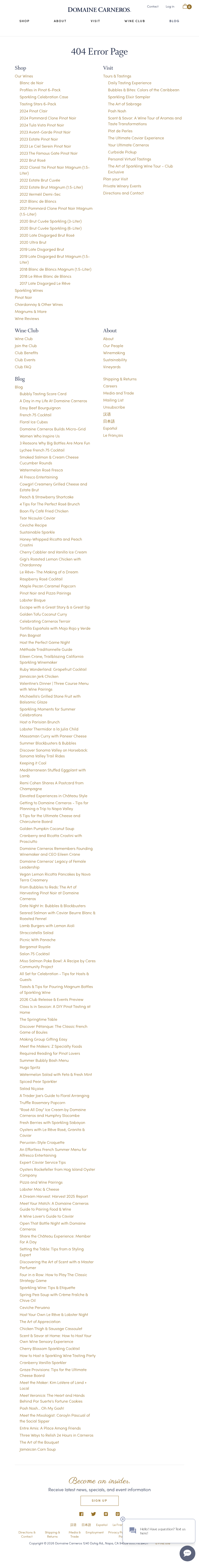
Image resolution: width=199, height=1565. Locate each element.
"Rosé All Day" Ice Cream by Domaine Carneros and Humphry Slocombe (53, 1112)
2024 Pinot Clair (34, 111)
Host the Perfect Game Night (45, 642)
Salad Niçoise (32, 1088)
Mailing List (113, 400)
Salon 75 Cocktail (35, 953)
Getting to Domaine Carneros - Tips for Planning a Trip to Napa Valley (54, 805)
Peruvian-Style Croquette (42, 1142)
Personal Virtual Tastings (129, 159)
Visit (95, 21)
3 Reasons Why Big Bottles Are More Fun (55, 443)
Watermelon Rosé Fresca (41, 470)
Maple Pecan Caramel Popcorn (48, 586)
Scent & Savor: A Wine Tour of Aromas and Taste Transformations (145, 120)
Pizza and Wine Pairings (41, 1182)
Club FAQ (23, 366)
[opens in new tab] (81, 1514)
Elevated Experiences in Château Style (53, 795)
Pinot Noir (23, 297)
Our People (113, 345)
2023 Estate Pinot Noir (39, 139)
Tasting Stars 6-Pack (38, 104)
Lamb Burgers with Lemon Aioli (47, 925)
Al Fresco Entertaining (39, 477)
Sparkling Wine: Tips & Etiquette (47, 1287)
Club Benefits (26, 352)
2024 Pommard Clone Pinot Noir (48, 118)
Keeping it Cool (33, 763)
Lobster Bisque (33, 600)
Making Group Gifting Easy (43, 1039)
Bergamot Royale (35, 946)
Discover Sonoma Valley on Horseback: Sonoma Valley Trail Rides (54, 753)
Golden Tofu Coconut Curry (43, 614)
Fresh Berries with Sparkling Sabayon (52, 1122)
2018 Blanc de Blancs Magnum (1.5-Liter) (55, 269)
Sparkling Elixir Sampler (129, 97)
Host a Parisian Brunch (40, 722)
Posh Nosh (117, 111)
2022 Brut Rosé (33, 160)
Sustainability (115, 359)
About (60, 21)
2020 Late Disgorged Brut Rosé (47, 235)
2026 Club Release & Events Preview (51, 999)
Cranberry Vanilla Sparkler (43, 1362)
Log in (170, 6)
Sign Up (99, 1500)
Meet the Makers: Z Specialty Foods (51, 1046)
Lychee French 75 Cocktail (42, 450)
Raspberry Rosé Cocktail (41, 579)
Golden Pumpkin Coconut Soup (47, 828)
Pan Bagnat (30, 635)
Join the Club (26, 345)
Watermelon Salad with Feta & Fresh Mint (56, 1074)
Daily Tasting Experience (129, 82)
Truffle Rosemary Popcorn (42, 1102)
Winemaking (114, 352)
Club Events (25, 359)
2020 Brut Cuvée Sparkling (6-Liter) (51, 228)
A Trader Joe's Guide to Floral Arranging (54, 1095)
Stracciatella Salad (36, 932)
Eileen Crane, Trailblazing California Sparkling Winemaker (51, 659)
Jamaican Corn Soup (38, 1449)
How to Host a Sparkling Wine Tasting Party (58, 1355)
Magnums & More (31, 311)
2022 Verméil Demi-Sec (40, 194)
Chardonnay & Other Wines (39, 304)
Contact (152, 6)
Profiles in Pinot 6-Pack (40, 89)
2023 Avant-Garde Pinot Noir (45, 132)
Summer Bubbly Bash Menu (44, 1060)
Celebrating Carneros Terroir (45, 621)
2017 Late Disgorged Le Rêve (45, 283)
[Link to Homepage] (99, 9)
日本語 (109, 421)
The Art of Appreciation (40, 1321)
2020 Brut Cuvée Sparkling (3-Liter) (51, 221)
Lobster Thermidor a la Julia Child (49, 729)
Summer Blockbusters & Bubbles (48, 743)
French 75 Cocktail (35, 415)
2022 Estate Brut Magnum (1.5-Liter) (51, 187)
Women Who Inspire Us (40, 436)
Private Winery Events (122, 186)
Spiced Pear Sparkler (38, 1081)
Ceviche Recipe (33, 525)
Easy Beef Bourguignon (40, 407)
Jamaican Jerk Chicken (39, 676)
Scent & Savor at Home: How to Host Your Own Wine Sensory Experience (55, 1338)
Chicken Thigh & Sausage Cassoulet (51, 1328)
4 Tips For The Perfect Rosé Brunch (50, 504)
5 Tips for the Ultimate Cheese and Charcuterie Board (50, 818)
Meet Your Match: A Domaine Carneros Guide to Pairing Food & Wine (54, 1206)
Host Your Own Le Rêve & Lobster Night (54, 1314)
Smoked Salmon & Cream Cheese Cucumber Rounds (49, 460)
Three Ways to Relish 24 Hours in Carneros (56, 1435)
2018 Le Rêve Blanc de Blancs (45, 276)
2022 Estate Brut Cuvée (40, 180)
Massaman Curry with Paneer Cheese (53, 736)
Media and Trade (118, 393)
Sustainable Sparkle (37, 532)
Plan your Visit (115, 179)
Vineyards (112, 366)
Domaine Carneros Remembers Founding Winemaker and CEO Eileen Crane (56, 851)
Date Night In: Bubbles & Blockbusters (53, 905)
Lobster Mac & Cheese (39, 1189)
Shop (24, 21)
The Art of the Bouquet (39, 1442)
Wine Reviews (27, 318)
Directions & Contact (26, 1534)
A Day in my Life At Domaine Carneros (53, 400)
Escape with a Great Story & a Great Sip (55, 607)
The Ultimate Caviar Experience (136, 138)
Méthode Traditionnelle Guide (46, 649)
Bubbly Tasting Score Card (43, 393)
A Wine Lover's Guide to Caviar (47, 1216)
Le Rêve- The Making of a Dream (49, 572)
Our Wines (24, 76)
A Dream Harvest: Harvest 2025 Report (54, 1196)
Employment (95, 1532)
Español (110, 428)
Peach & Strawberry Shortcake (47, 497)
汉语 (107, 414)
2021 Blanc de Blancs (38, 201)
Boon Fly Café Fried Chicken (44, 511)
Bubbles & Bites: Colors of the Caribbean (143, 89)
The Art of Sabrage (124, 104)
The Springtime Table (38, 1019)
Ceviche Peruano (35, 1307)
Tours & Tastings (117, 76)
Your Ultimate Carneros (128, 145)
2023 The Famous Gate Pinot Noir (49, 153)
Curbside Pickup (122, 152)
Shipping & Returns (120, 379)
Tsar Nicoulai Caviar (37, 518)
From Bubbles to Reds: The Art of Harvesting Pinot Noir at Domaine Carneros (49, 892)
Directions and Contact (123, 193)
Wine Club (134, 21)
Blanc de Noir (31, 82)
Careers (110, 386)
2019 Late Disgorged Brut (42, 249)
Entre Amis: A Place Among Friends (50, 1428)
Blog (174, 21)
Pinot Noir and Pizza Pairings (45, 593)
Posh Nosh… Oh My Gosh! (42, 1408)
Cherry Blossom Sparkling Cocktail (50, 1348)
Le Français (113, 435)
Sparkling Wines (29, 290)
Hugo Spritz (30, 1067)
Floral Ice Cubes (34, 422)
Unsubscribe (114, 407)
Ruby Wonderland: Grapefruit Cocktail (53, 669)
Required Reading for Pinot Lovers (50, 1053)
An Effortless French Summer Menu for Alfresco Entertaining (53, 1152)
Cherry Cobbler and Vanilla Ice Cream (53, 552)
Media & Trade (75, 1534)
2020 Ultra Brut (33, 242)
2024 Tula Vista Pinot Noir (42, 125)
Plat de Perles (120, 131)
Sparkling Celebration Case (44, 97)
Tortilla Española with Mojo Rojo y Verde (55, 628)
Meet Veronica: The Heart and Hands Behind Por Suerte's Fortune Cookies (52, 1398)
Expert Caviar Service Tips (43, 1162)
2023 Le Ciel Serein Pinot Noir (45, 146)
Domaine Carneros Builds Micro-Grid (53, 429)
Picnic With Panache (38, 939)
